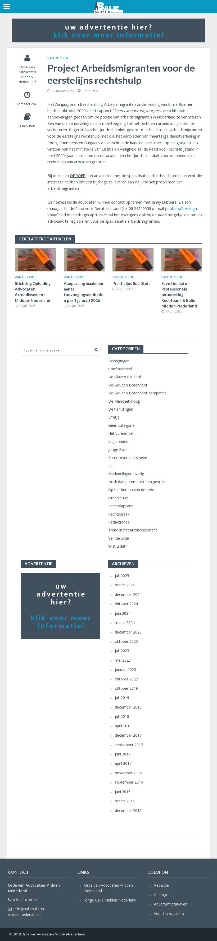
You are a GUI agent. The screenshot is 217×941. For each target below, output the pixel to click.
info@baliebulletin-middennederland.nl (26, 911)
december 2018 (128, 707)
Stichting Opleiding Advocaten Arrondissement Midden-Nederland (33, 292)
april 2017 (123, 763)
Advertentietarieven (170, 904)
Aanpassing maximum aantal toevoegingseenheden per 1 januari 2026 (83, 292)
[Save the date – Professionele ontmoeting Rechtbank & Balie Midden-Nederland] (182, 259)
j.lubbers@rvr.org (180, 208)
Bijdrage (161, 894)
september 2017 (129, 744)
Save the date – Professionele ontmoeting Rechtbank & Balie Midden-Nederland (179, 294)
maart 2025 (125, 584)
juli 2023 (122, 650)
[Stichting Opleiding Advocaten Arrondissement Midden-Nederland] (35, 259)
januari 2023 (125, 669)
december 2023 (128, 632)
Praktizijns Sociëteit (131, 283)
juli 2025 (122, 575)
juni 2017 (122, 754)
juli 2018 (122, 716)
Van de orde (58, 58)
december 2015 (128, 810)
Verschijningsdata (169, 913)
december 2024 (128, 594)
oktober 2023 (126, 641)
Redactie (161, 885)
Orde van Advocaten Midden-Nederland (27, 74)
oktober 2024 (126, 603)
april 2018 (123, 725)
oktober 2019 (126, 688)
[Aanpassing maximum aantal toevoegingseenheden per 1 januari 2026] (84, 259)
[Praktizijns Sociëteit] (133, 259)
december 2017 (128, 735)
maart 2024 (125, 622)
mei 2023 (123, 660)
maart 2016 (125, 800)
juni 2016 (122, 791)
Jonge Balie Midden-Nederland (110, 900)
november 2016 (128, 772)
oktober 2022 (126, 678)
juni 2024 (122, 613)
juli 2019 (122, 697)
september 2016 (129, 782)
